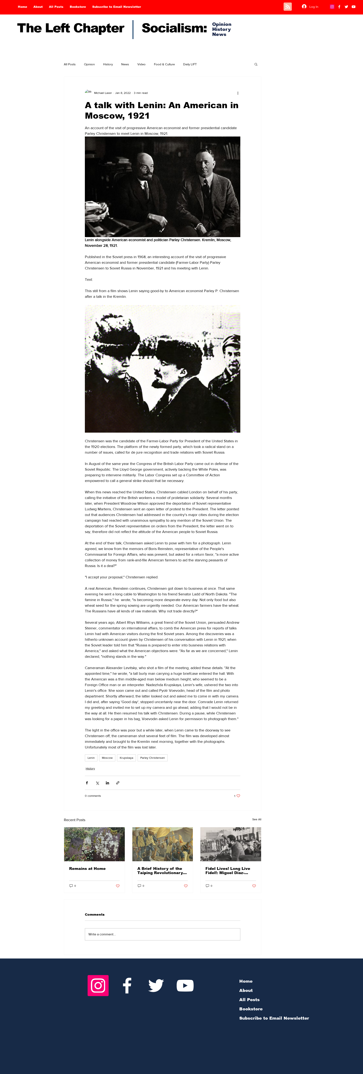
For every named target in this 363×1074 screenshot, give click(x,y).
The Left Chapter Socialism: (112, 28)
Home (246, 981)
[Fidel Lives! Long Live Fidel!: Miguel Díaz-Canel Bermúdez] (230, 844)
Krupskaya (126, 757)
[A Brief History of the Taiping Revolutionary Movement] (162, 844)
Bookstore (251, 1009)
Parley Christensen (152, 757)
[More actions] (237, 92)
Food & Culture (164, 64)
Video (141, 64)
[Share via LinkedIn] (107, 783)
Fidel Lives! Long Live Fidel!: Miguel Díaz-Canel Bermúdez (227, 871)
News (125, 64)
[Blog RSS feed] (288, 7)
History (108, 64)
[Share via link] (118, 783)
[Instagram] (332, 6)
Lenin (91, 757)
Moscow (107, 757)
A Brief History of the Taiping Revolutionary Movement (160, 871)
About (246, 990)
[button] (256, 64)
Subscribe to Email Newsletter (274, 1018)
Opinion (89, 64)
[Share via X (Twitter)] (97, 783)
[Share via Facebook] (87, 783)
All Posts (70, 64)
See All (256, 819)
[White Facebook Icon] (127, 985)
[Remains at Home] (94, 844)
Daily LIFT (190, 64)
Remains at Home (87, 869)
